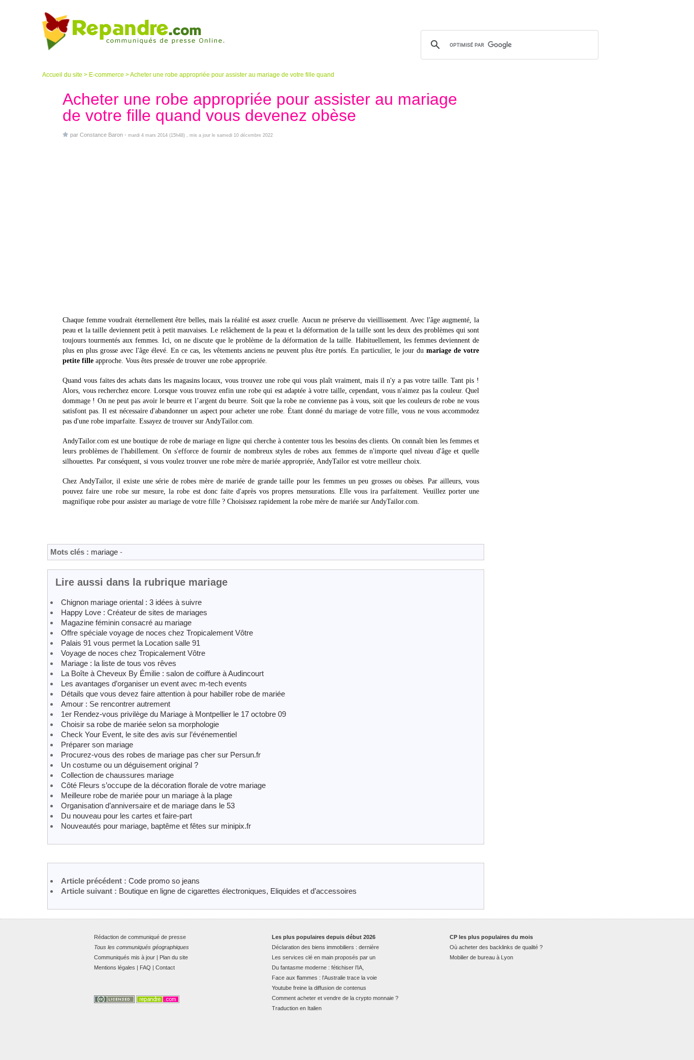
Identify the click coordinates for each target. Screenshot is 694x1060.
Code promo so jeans (164, 880)
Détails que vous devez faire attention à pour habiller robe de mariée (173, 693)
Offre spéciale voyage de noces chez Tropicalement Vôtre (157, 632)
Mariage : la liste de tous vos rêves (118, 663)
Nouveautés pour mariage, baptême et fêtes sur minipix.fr (156, 826)
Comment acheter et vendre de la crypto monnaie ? (335, 998)
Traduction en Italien (297, 1008)
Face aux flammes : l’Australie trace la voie (324, 978)
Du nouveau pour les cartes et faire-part (126, 815)
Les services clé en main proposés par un (323, 957)
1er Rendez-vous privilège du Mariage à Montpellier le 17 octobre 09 (173, 714)
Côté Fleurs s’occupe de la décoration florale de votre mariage (163, 785)
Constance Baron (101, 135)
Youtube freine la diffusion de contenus (319, 988)
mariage (104, 552)
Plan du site (174, 957)
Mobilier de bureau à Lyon (481, 957)
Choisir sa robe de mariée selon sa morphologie (140, 724)
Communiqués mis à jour (124, 957)
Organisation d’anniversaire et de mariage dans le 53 (148, 805)
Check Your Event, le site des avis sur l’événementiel (149, 734)
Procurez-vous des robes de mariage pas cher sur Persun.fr (161, 754)
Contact (165, 967)
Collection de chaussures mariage (117, 775)
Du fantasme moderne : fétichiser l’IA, (318, 967)
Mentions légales (114, 967)
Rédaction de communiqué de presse (140, 937)
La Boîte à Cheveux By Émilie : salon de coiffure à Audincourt (162, 673)
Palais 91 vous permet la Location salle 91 (130, 643)
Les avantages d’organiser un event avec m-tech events (154, 683)
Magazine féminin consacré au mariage (126, 622)
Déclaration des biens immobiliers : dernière (325, 947)
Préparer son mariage (97, 744)
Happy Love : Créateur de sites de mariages (134, 612)
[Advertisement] (270, 227)
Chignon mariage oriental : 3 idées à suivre (131, 602)
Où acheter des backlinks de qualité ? (496, 947)
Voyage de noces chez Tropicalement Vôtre (133, 653)
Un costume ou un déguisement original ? (129, 765)
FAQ (145, 967)
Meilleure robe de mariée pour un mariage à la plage (146, 795)
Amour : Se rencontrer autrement (115, 704)
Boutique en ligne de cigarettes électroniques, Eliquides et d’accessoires (238, 891)
